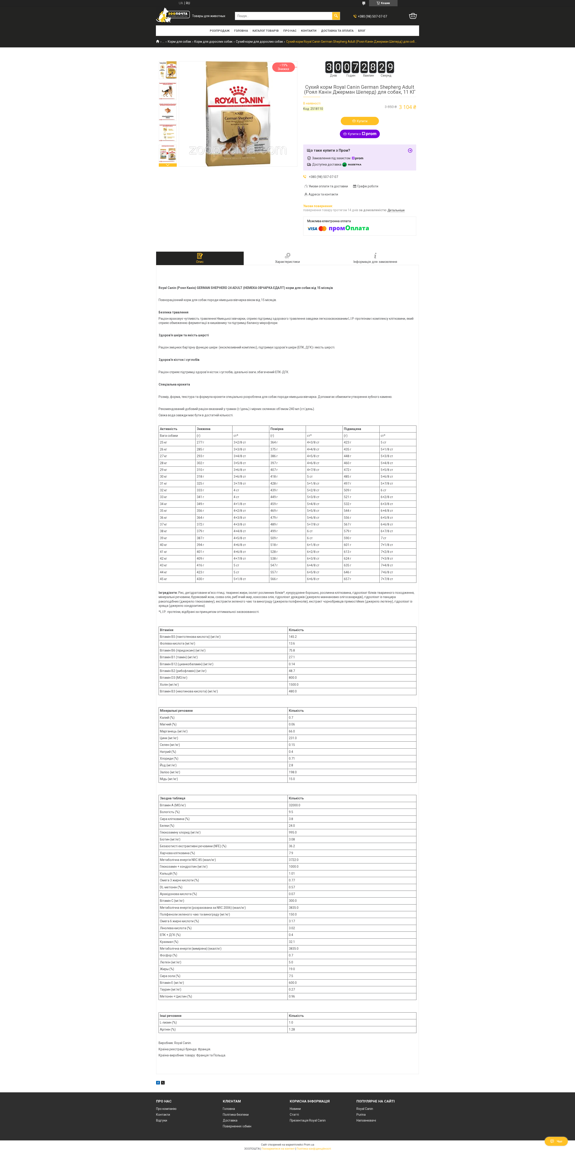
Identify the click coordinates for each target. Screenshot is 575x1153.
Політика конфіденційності (314, 1148)
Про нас (289, 30)
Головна (241, 30)
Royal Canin (364, 1109)
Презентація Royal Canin (308, 1120)
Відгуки (161, 1120)
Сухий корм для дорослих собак (259, 41)
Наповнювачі (366, 1120)
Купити (362, 121)
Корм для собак (179, 41)
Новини (295, 1109)
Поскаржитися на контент (278, 1148)
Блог (361, 30)
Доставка (230, 1120)
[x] (163, 1083)
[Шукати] (336, 16)
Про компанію (166, 1109)
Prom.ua (309, 1144)
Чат (559, 1141)
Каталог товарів (265, 30)
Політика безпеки (236, 1114)
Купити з (354, 134)
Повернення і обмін (237, 1126)
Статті (294, 1114)
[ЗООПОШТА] (173, 16)
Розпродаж (220, 30)
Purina (361, 1114)
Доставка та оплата (337, 30)
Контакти (308, 30)
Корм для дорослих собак (213, 41)
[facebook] (158, 1083)
